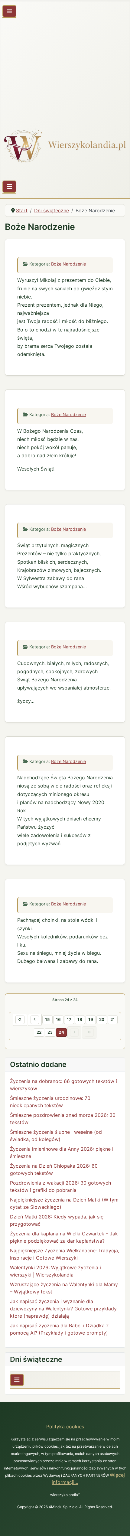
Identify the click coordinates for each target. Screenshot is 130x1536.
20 (101, 1019)
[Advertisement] (65, 70)
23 (50, 1032)
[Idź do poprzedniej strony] (35, 1020)
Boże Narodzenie (68, 263)
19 (90, 1019)
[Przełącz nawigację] (9, 11)
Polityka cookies (65, 1426)
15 (47, 1019)
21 (112, 1019)
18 (79, 1019)
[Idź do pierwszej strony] (20, 1020)
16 (58, 1019)
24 (61, 1032)
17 (69, 1019)
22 (39, 1032)
